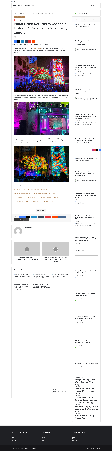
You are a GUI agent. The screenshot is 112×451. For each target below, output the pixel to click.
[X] (18, 41)
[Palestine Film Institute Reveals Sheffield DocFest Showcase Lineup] (60, 331)
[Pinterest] (29, 41)
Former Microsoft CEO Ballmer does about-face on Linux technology (85, 318)
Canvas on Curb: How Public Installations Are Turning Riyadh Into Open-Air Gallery (85, 116)
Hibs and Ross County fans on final (86, 363)
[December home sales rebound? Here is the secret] (86, 285)
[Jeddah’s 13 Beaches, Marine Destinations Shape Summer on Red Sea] (86, 56)
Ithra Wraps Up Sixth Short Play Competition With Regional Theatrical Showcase (85, 140)
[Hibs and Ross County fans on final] (86, 355)
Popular (85, 19)
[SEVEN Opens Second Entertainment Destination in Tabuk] (86, 81)
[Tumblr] (26, 41)
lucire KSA (34, 448)
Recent (77, 19)
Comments (95, 19)
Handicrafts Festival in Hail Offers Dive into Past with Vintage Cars (21, 286)
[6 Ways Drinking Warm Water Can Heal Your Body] (86, 262)
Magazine (27, 5)
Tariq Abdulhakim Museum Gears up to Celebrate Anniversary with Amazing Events (36, 197)
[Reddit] (33, 41)
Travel (33, 5)
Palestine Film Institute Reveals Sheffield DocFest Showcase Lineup (59, 391)
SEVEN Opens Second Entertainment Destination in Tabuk (84, 91)
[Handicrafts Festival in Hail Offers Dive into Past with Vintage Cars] (22, 278)
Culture (20, 13)
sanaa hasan (19, 36)
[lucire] (13, 1)
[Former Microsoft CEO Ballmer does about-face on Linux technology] (86, 307)
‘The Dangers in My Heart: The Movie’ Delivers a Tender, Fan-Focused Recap (85, 42)
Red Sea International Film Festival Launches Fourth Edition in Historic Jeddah (35, 201)
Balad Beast (37, 48)
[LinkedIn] (22, 41)
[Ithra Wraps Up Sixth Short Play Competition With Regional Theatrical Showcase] (86, 130)
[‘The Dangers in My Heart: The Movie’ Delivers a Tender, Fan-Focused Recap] (86, 32)
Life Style (20, 5)
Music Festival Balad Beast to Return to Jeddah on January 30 (30, 189)
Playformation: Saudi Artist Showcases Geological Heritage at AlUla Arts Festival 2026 (41, 287)
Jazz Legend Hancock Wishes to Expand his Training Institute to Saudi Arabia (34, 193)
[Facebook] (15, 41)
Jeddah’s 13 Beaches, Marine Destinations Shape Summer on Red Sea (85, 67)
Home (14, 5)
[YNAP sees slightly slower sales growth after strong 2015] (86, 332)
